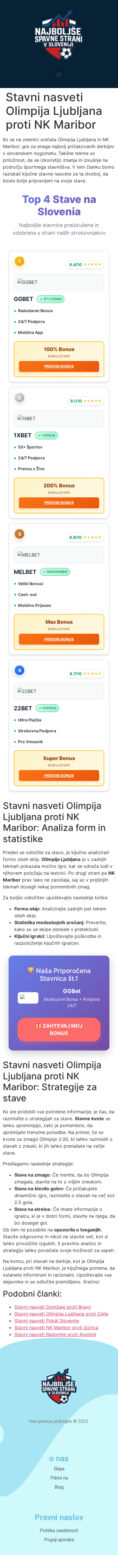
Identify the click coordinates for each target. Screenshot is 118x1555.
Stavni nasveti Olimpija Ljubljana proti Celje (61, 1314)
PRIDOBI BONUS (59, 366)
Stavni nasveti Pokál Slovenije (46, 1320)
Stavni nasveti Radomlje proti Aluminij (55, 1334)
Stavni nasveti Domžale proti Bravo (52, 1307)
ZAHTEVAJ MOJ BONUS (62, 1029)
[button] (59, 74)
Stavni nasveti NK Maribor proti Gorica (56, 1327)
